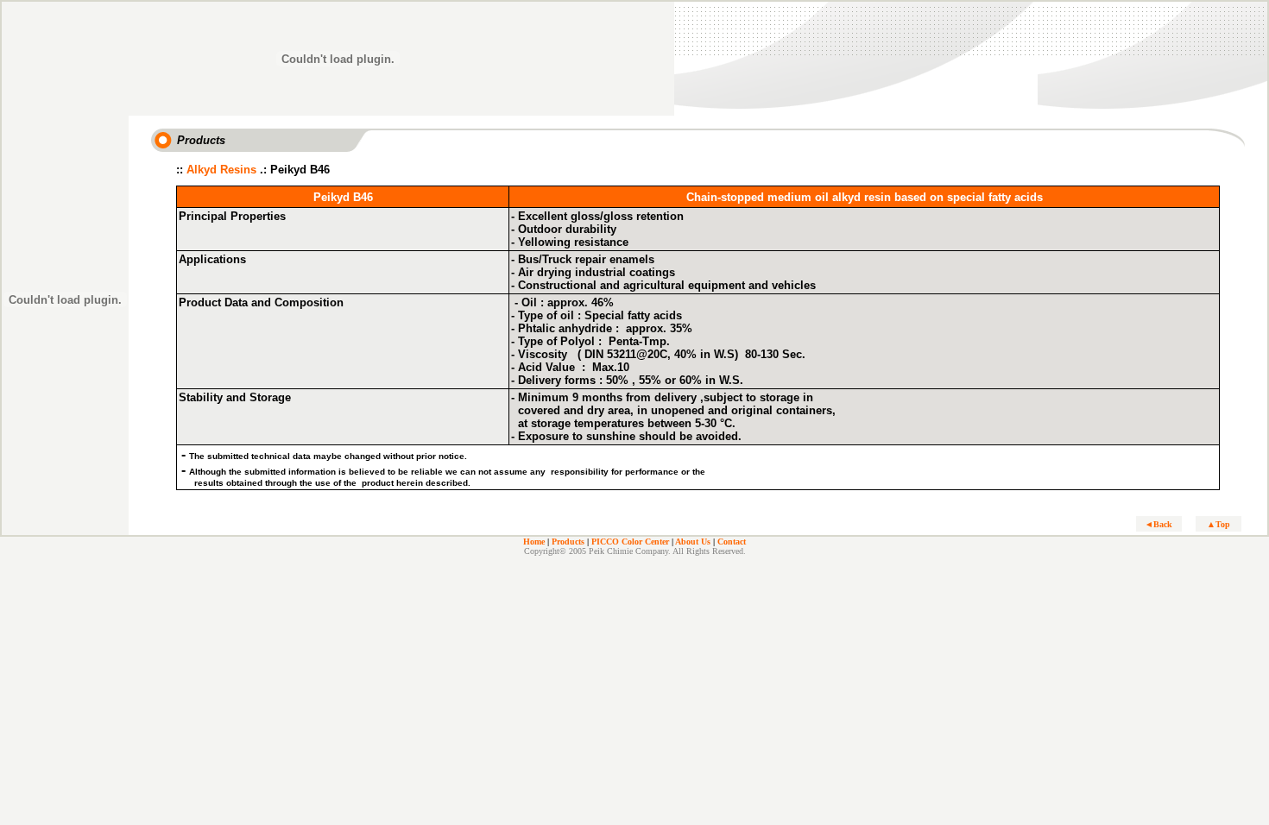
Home (534, 541)
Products (568, 541)
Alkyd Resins (221, 169)
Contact (731, 541)
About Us (692, 541)
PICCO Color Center (630, 541)
